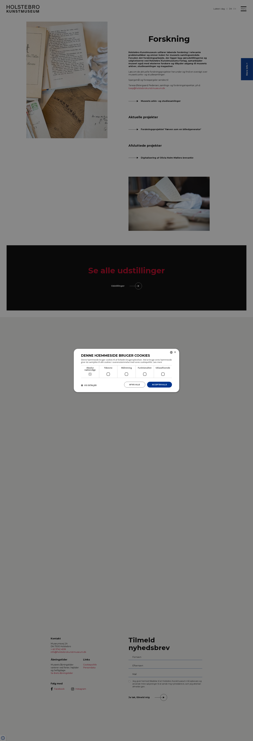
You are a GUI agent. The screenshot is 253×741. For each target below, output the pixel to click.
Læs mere (157, 362)
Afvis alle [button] (134, 384)
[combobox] (171, 352)
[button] (89, 385)
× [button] (175, 352)
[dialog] (126, 370)
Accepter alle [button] (159, 384)
